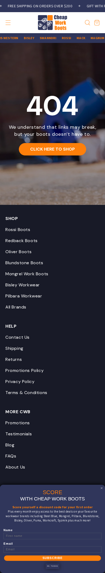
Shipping (14, 348)
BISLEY (26, 38)
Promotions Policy (24, 370)
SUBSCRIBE (53, 558)
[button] (12, 23)
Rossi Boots (17, 229)
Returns (13, 359)
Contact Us (17, 337)
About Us (15, 467)
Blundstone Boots (24, 263)
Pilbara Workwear (23, 296)
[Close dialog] (102, 488)
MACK (78, 38)
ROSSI (63, 38)
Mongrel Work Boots (26, 274)
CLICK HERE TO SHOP (52, 149)
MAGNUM (95, 38)
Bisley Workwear (22, 285)
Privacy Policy (19, 381)
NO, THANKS (52, 566)
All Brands (15, 307)
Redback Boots (21, 240)
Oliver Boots (18, 252)
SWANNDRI (45, 38)
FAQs (10, 456)
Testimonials (18, 434)
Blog (9, 445)
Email (8, 543)
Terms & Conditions (26, 392)
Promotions (17, 423)
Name (8, 530)
